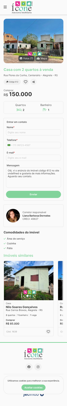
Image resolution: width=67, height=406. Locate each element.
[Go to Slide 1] (27, 296)
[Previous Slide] (6, 41)
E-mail (11, 152)
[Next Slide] (60, 41)
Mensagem (13, 165)
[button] (33, 41)
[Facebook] (29, 367)
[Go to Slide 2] (30, 295)
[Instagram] (38, 367)
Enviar (33, 194)
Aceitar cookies (33, 387)
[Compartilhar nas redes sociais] (33, 82)
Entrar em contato (17, 121)
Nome (10, 127)
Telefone (12, 140)
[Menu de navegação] (5, 7)
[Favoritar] (26, 82)
